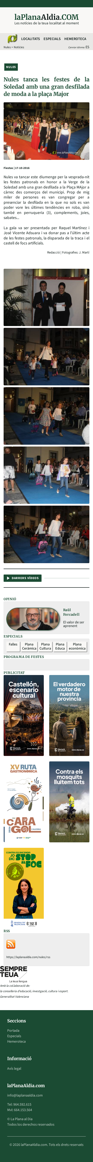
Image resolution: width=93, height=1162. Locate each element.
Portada (13, 1030)
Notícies (19, 47)
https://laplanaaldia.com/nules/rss (28, 957)
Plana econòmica (77, 646)
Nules (7, 47)
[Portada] (12, 39)
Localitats (30, 38)
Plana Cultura (45, 646)
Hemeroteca (75, 38)
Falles (13, 644)
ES (87, 47)
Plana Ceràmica (29, 646)
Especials (52, 38)
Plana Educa (60, 646)
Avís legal (14, 1068)
